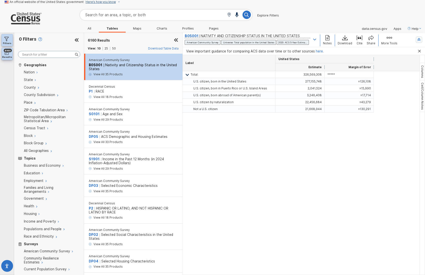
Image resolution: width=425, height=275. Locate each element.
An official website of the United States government (47, 2)
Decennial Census (102, 86)
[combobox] (166, 15)
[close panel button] (176, 40)
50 (114, 48)
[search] (49, 54)
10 (99, 48)
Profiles (188, 28)
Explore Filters (268, 15)
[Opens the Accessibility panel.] (7, 267)
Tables (112, 28)
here (319, 51)
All (89, 28)
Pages (214, 28)
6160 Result (99, 40)
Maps (137, 28)
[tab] (422, 72)
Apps (397, 29)
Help (415, 29)
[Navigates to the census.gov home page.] (21, 22)
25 (106, 48)
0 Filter (27, 39)
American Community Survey (109, 60)
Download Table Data (163, 48)
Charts (162, 28)
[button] (229, 15)
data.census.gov (374, 29)
